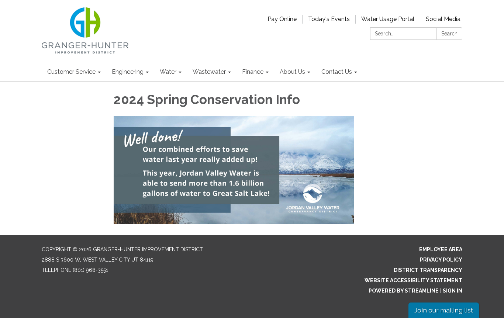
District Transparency (428, 270)
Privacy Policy (441, 260)
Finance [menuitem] (252, 71)
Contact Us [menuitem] (336, 71)
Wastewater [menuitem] (209, 71)
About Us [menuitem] (292, 71)
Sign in (452, 291)
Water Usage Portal (387, 19)
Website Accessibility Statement (413, 280)
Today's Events (329, 19)
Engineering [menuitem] (128, 71)
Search (449, 34)
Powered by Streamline (404, 291)
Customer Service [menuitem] (71, 71)
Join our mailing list (443, 310)
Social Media (443, 19)
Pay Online (282, 19)
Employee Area (440, 249)
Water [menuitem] (168, 71)
